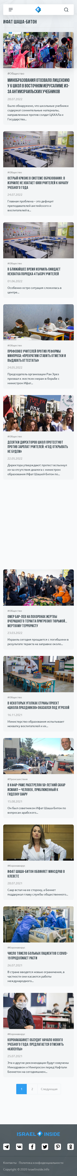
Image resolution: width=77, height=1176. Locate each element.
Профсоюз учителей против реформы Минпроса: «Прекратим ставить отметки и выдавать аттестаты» (36, 356)
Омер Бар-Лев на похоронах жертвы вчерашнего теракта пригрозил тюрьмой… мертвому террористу (37, 621)
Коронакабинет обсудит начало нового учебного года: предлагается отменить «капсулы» (35, 1044)
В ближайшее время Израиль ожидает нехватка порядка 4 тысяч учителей (34, 272)
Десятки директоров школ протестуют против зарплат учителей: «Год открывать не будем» (37, 447)
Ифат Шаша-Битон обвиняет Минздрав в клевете (36, 874)
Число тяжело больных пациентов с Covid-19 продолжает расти (37, 956)
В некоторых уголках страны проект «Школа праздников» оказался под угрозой (38, 706)
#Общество (15, 73)
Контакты (10, 1162)
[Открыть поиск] (66, 9)
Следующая (49, 1089)
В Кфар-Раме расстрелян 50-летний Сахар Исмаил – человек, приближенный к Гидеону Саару (36, 790)
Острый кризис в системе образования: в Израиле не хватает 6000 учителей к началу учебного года (37, 183)
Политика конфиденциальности (41, 1162)
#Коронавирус (16, 865)
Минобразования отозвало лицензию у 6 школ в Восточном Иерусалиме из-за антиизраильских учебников (38, 86)
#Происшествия (17, 779)
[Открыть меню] (10, 9)
